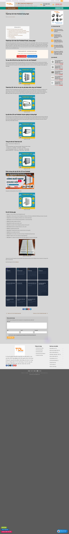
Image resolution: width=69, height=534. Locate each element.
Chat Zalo (4, 527)
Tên (8, 330)
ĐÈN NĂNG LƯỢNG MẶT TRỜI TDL (55, 354)
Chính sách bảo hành (39, 351)
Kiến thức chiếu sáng (53, 366)
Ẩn (20, 27)
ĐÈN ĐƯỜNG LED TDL (53, 348)
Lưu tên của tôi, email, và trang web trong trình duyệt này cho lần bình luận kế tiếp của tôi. (22, 335)
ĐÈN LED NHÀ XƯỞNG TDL (54, 352)
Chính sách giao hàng (22, 0)
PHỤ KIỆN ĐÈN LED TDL (54, 358)
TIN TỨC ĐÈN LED (53, 364)
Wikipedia (17, 262)
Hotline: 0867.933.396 (6, 531)
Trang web (36, 330)
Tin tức (7, 12)
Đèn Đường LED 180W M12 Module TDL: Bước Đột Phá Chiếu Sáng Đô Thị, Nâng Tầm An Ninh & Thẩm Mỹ (58, 53)
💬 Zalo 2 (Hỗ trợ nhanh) (32, 56)
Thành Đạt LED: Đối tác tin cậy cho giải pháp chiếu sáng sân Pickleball (18, 31)
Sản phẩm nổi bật (12, 37)
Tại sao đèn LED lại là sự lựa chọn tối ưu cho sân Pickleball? (16, 30)
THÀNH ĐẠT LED (37, 374)
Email (22, 330)
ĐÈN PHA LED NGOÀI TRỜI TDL (55, 350)
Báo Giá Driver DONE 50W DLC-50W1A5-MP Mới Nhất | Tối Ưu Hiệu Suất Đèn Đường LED (58, 47)
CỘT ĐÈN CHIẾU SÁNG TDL (54, 360)
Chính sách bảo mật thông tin (40, 353)
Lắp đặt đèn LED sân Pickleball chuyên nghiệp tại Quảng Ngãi (16, 32)
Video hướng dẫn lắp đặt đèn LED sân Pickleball (15, 35)
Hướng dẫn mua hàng (39, 355)
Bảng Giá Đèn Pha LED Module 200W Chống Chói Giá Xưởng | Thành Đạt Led (58, 41)
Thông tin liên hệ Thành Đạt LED (12, 34)
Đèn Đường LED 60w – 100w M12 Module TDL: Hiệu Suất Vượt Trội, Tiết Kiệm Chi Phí (58, 36)
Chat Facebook (5, 529)
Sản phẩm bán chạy (53, 362)
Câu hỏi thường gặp (10, 36)
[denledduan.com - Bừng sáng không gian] (10, 4)
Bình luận (8, 321)
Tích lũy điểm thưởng (8, 0)
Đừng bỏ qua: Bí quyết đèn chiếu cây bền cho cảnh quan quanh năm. (58, 30)
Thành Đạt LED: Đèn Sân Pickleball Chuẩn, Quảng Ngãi (14, 29)
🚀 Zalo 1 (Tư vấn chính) (21, 56)
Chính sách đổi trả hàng (15, 0)
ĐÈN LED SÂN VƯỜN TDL (54, 356)
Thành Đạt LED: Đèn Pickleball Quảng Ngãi (14, 313)
